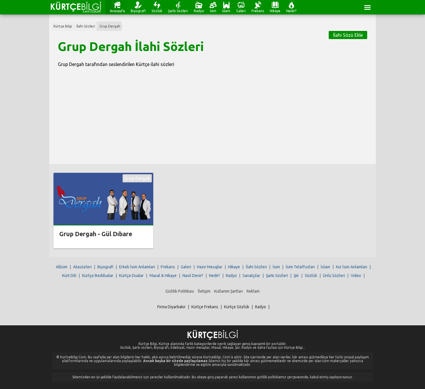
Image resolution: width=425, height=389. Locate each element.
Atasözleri (82, 267)
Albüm (61, 267)
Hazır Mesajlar (209, 267)
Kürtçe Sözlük (236, 306)
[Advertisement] (212, 112)
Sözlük (156, 11)
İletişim (204, 291)
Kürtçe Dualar (131, 275)
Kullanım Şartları (228, 291)
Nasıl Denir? (192, 275)
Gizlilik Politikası (179, 291)
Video (356, 275)
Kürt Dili (69, 275)
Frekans (258, 11)
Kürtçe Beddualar (97, 275)
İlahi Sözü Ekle (348, 35)
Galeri (241, 11)
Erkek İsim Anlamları (137, 267)
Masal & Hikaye (163, 275)
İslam (226, 11)
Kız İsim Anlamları (351, 267)
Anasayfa (117, 11)
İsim (213, 11)
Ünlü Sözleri (334, 275)
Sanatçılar (251, 275)
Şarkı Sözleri (178, 11)
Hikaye (275, 11)
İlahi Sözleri (85, 26)
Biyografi (138, 11)
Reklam (253, 291)
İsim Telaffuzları (300, 267)
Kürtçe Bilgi (62, 26)
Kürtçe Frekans (204, 306)
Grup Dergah (109, 26)
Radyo (199, 11)
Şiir (296, 275)
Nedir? (291, 11)
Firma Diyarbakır (171, 306)
